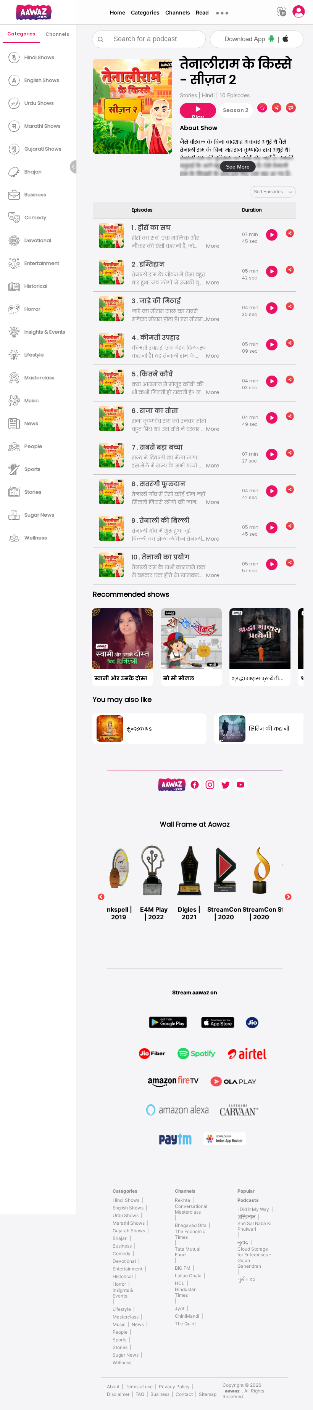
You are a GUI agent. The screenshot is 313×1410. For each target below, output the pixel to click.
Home (117, 12)
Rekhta (182, 1200)
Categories (145, 12)
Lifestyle (122, 1309)
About (113, 1386)
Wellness (122, 1362)
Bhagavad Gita (191, 1225)
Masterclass (126, 1317)
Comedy (122, 1253)
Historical (123, 1276)
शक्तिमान (246, 1217)
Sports (119, 1340)
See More (238, 167)
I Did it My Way (253, 1209)
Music (119, 1324)
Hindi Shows (126, 1200)
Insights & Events (123, 1293)
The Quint (185, 1323)
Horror (119, 1284)
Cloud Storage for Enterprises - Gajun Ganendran (254, 1257)
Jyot (179, 1308)
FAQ (140, 1394)
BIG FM (182, 1268)
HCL (179, 1283)
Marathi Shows (129, 1223)
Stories (120, 1347)
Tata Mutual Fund (187, 1251)
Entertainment (127, 1269)
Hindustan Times (186, 1292)
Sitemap (207, 1394)
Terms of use (139, 1386)
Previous (101, 897)
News (138, 1324)
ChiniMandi (187, 1316)
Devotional (124, 1261)
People (120, 1332)
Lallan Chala (188, 1275)
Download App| (251, 39)
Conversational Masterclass (191, 1209)
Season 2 (235, 110)
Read (202, 12)
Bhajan (120, 1238)
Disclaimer (118, 1394)
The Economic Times (190, 1234)
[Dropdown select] (273, 192)
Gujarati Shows (129, 1230)
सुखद (242, 1242)
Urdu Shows (126, 1215)
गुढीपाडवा (247, 1279)
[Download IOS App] (285, 39)
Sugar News (126, 1355)
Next (288, 897)
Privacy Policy (174, 1386)
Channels (177, 12)
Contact (184, 1394)
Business (122, 1246)
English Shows (128, 1208)
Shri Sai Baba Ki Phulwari (254, 1226)
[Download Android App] (271, 39)
